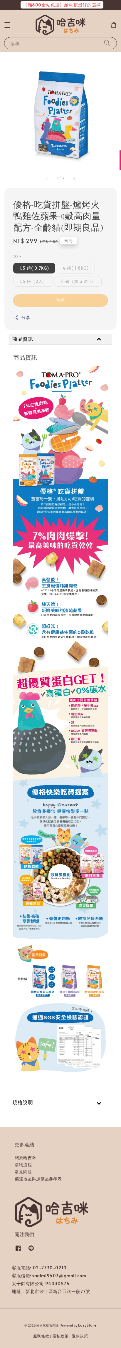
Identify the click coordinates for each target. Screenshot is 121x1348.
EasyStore (87, 1325)
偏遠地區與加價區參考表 (38, 1178)
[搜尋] (107, 43)
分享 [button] (25, 317)
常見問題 (23, 1171)
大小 (17, 256)
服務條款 (41, 1336)
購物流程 (23, 1164)
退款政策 (80, 1336)
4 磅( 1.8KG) (76, 268)
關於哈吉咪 (25, 1157)
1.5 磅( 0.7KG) (34, 268)
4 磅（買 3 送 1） (78, 281)
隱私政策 (61, 1336)
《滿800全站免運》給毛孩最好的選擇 (62, 4)
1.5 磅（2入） (33, 281)
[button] (7, 25)
